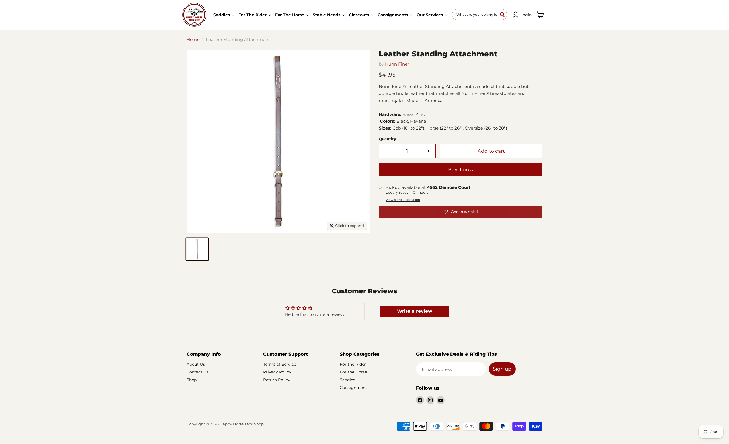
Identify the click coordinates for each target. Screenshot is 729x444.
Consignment (353, 387)
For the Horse (290, 14)
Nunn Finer (397, 64)
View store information (403, 200)
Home (193, 39)
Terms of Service (279, 364)
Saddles (222, 14)
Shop (192, 379)
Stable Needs (327, 14)
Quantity (387, 139)
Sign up (502, 369)
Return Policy (276, 379)
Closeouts (359, 14)
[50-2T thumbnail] (197, 249)
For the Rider (253, 14)
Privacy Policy (277, 372)
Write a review (414, 311)
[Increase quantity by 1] (429, 151)
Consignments (393, 14)
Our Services (430, 14)
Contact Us (198, 372)
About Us (196, 364)
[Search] (502, 14)
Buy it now (461, 169)
